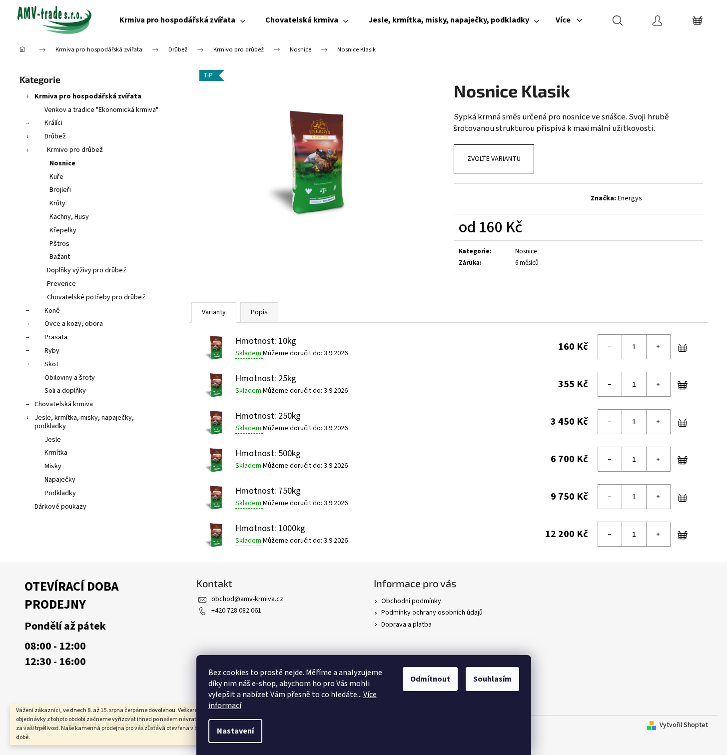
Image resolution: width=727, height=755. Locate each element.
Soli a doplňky (65, 391)
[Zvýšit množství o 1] (658, 347)
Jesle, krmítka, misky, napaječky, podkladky (84, 422)
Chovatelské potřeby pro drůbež (96, 297)
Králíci (53, 123)
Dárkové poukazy (60, 507)
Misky (52, 466)
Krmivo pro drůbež (75, 150)
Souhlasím (492, 679)
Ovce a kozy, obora (73, 324)
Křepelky (62, 230)
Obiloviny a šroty (69, 378)
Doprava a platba (406, 625)
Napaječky (59, 480)
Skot (51, 364)
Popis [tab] (259, 312)
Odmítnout (430, 679)
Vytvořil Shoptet (684, 725)
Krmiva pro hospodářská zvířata (87, 96)
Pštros (59, 244)
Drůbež (55, 136)
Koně (52, 311)
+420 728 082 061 (236, 611)
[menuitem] (182, 20)
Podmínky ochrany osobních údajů (432, 613)
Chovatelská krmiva (63, 404)
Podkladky (60, 493)
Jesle (52, 440)
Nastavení (235, 731)
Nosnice (62, 163)
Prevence (61, 284)
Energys (630, 198)
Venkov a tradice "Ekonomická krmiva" (101, 110)
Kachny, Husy (69, 217)
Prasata (55, 337)
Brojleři (60, 190)
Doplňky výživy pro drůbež (86, 270)
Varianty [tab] (214, 312)
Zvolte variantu (494, 159)
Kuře (56, 177)
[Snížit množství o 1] (610, 347)
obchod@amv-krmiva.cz (247, 599)
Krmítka (55, 453)
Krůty (57, 203)
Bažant (59, 257)
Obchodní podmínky (411, 601)
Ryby (51, 351)
